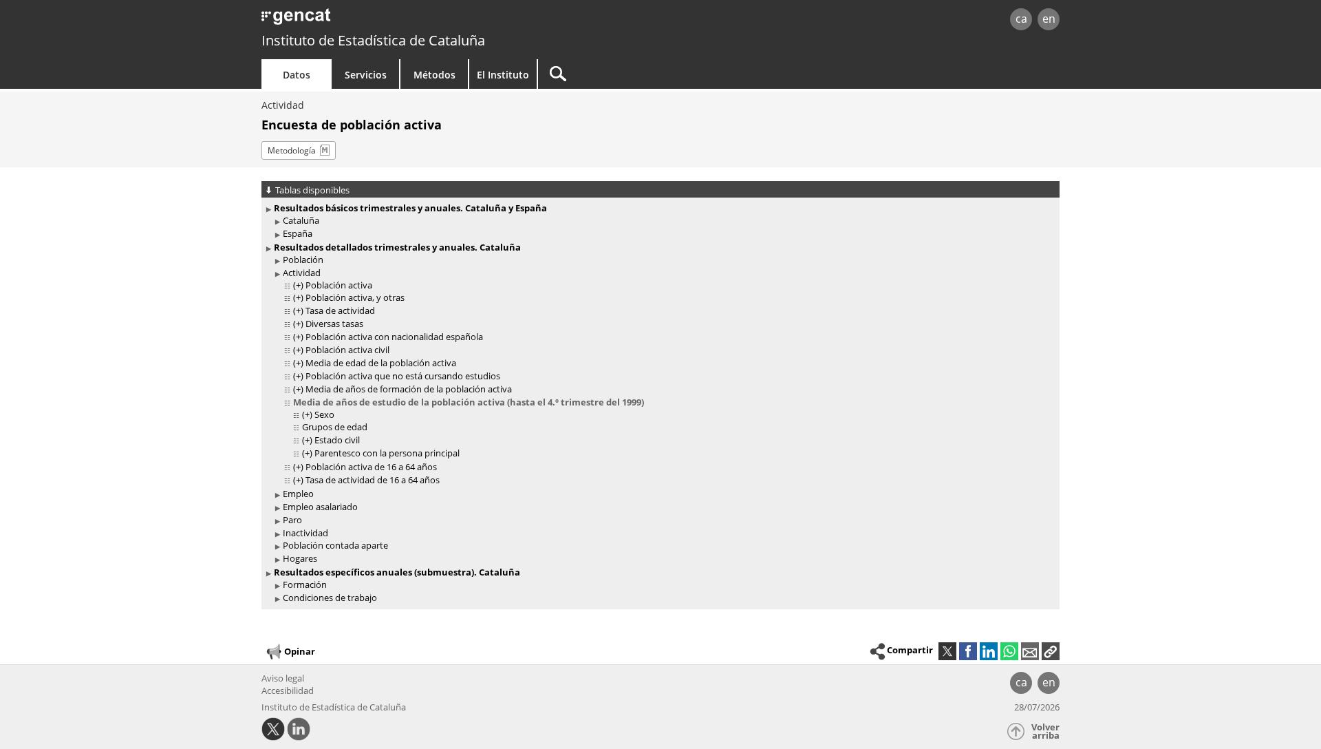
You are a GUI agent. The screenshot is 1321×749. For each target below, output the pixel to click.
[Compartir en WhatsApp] (1009, 651)
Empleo (298, 493)
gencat (421, 20)
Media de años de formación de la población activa (408, 389)
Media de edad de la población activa (380, 363)
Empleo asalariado (320, 506)
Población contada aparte (335, 545)
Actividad (282, 105)
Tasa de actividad (340, 310)
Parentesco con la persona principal (387, 453)
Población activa (338, 285)
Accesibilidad (287, 690)
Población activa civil (347, 350)
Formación (305, 584)
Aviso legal (282, 678)
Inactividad (305, 533)
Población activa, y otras (355, 297)
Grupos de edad (334, 427)
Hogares (300, 558)
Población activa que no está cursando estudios (402, 376)
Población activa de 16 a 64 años (371, 467)
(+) (298, 285)
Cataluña (301, 220)
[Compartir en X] (947, 651)
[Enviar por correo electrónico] (1030, 651)
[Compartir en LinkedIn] (989, 651)
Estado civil (337, 440)
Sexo (324, 414)
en (1048, 18)
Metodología (292, 150)
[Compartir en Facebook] (968, 651)
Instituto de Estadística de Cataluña (373, 40)
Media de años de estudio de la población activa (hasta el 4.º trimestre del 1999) (468, 402)
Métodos (434, 74)
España (297, 233)
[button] (1051, 651)
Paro (292, 520)
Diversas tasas (334, 323)
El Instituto (503, 74)
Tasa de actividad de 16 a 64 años (372, 480)
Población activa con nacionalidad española (394, 336)
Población (303, 259)
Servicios (366, 74)
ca (1021, 18)
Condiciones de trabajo (330, 597)
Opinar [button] (299, 650)
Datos (296, 74)
